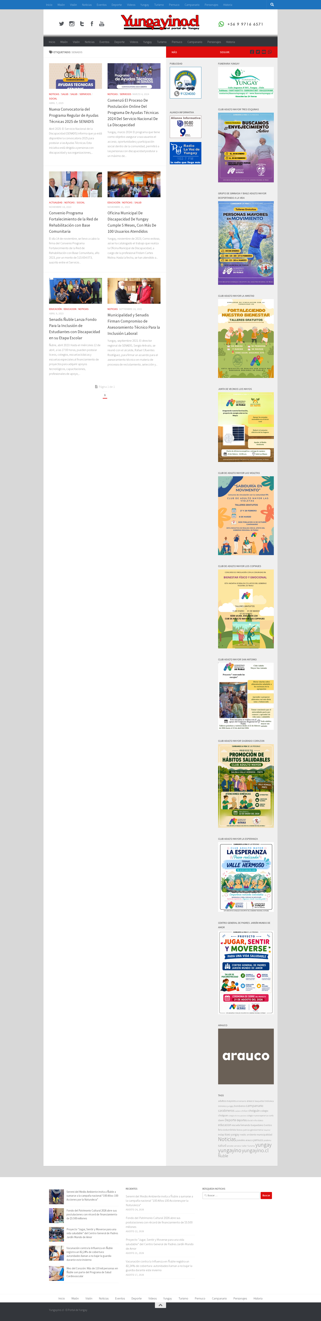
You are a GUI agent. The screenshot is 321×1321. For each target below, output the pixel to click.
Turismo (159, 5)
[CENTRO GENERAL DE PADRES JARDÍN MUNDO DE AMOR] (246, 1013)
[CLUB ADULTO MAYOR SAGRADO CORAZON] (246, 827)
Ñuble (223, 1155)
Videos (131, 5)
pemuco (258, 1140)
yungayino (229, 1150)
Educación (114, 202)
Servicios (85, 94)
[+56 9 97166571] (270, 52)
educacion (70, 309)
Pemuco (174, 5)
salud (222, 1145)
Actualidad (55, 202)
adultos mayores (227, 1101)
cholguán (254, 1111)
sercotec (230, 1146)
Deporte (117, 5)
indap (221, 1134)
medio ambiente (248, 1134)
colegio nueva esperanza (257, 1115)
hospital (267, 1130)
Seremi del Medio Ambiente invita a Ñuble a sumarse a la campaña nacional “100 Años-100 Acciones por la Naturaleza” (92, 1195)
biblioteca (269, 1101)
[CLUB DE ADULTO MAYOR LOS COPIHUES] (246, 647)
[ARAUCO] (246, 1083)
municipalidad (264, 1134)
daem (221, 1120)
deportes (242, 1120)
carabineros (226, 1110)
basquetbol (260, 1101)
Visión (73, 5)
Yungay (144, 5)
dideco (260, 1120)
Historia (227, 5)
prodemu (267, 1140)
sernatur (237, 1146)
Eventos (101, 5)
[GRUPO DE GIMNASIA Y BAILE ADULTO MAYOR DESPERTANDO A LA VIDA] (246, 284)
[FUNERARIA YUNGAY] (246, 97)
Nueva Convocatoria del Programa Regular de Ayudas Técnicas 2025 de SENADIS (73, 115)
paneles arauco (244, 1140)
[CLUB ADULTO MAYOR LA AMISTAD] (246, 377)
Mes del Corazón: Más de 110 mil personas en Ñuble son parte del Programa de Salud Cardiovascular (92, 1272)
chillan (244, 1110)
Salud (64, 94)
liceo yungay (232, 1134)
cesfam (238, 1111)
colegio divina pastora (237, 1115)
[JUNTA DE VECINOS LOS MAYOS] (246, 461)
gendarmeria (256, 1129)
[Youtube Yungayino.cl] (264, 52)
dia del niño (252, 1120)
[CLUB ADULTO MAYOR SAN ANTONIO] (246, 729)
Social (53, 98)
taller (244, 1145)
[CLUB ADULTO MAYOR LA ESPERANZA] (246, 911)
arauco (250, 1101)
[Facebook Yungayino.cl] (252, 52)
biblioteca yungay (226, 1106)
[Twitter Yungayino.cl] (258, 52)
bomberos (239, 1106)
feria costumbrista (227, 1129)
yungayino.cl (255, 1150)
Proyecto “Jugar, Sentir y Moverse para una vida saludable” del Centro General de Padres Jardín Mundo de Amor (92, 1233)
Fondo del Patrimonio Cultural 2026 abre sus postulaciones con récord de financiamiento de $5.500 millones (92, 1214)
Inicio (49, 5)
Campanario (192, 5)
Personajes (211, 5)
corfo (271, 1115)
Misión (61, 5)
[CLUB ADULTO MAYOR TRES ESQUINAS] (246, 181)
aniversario (241, 1101)
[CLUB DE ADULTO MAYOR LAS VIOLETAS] (246, 554)
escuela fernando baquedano (247, 1125)
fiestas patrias (243, 1129)
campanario (254, 1105)
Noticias (87, 5)
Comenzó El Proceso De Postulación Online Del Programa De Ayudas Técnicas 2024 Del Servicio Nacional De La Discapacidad (133, 112)
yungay (263, 1144)
